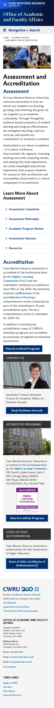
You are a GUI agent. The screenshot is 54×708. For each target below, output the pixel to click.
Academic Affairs (20, 38)
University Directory (12, 695)
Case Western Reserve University (25, 594)
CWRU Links (11, 677)
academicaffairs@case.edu (22, 657)
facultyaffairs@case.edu (21, 662)
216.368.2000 (9, 603)
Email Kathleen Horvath (27, 410)
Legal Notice (9, 607)
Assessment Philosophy (24, 219)
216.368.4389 (16, 652)
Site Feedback (9, 666)
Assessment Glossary (22, 238)
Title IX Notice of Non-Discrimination (20, 611)
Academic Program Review (26, 228)
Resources (15, 248)
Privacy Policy (23, 607)
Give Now (7, 687)
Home (6, 38)
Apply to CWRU (10, 683)
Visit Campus (9, 691)
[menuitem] (27, 683)
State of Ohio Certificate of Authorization (27, 563)
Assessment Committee (24, 209)
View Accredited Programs (22, 348)
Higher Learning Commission (30, 468)
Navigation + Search (20, 31)
